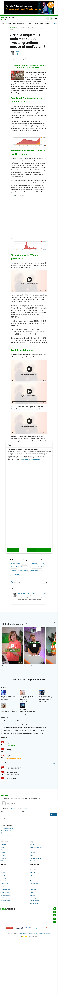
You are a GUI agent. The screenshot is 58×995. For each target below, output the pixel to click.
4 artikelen (20, 602)
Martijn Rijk (21, 593)
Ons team (2, 855)
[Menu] (56, 18)
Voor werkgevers (34, 898)
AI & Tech (9, 23)
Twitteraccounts (15, 574)
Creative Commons (22, 933)
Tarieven (5, 833)
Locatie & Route (4, 883)
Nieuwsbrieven (4, 850)
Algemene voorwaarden (33, 933)
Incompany (3, 878)
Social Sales (18, 55)
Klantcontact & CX (34, 850)
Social (36, 23)
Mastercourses (4, 869)
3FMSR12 (34, 563)
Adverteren (3, 844)
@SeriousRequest (22, 170)
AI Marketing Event (5, 889)
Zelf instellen (12, 550)
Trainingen (3, 872)
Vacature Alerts (34, 903)
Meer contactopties (6, 835)
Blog (3, 23)
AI (30, 867)
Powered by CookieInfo (12, 461)
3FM (27, 563)
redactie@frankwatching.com (10, 828)
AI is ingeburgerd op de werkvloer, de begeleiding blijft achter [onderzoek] (24, 733)
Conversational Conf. (5, 895)
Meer (54, 738)
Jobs (31, 887)
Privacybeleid (47, 933)
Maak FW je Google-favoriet (22, 59)
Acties (42, 563)
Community (48, 23)
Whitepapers (3, 861)
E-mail (23, 811)
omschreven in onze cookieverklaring (31, 459)
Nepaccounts (24, 567)
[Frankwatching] (8, 17)
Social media (34, 570)
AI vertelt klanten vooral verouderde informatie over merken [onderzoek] (24, 730)
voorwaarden (25, 808)
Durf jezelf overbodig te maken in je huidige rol (16, 724)
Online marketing (36, 567)
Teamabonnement (34, 883)
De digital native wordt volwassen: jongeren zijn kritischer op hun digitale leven (25, 727)
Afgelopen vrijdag (36, 77)
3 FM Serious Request (16, 563)
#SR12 (25, 126)
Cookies (41, 933)
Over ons (2, 852)
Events (2, 887)
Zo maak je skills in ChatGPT (11, 721)
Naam (2, 811)
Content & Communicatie (19, 23)
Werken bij (3, 858)
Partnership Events (5, 900)
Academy (3, 864)
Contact (2, 847)
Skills (31, 875)
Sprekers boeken (4, 880)
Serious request (24, 570)
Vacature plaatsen (34, 900)
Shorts (41, 23)
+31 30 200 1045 (7, 830)
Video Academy (34, 864)
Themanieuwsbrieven (35, 858)
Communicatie (33, 889)
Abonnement (33, 880)
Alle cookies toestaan (44, 550)
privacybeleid (14, 808)
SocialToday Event (5, 898)
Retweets (13, 570)
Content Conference (5, 892)
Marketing (30, 23)
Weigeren (31, 550)
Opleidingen (3, 875)
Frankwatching (4, 842)
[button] (54, 622)
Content (13, 567)
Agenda (2, 867)
